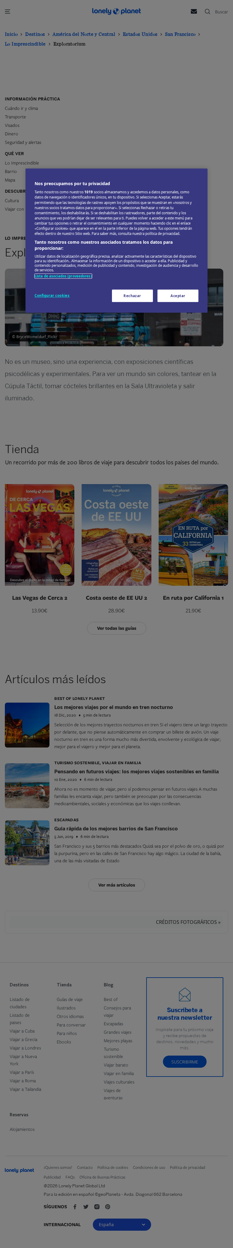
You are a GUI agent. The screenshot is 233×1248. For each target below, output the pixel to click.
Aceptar (178, 295)
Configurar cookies (52, 295)
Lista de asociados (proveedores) (63, 276)
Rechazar (132, 295)
